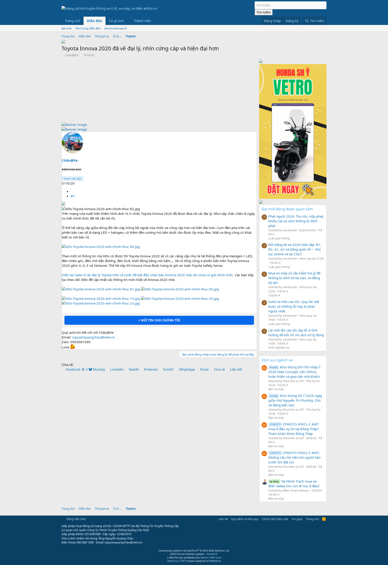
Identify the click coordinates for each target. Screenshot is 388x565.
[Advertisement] (159, 90)
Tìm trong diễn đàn (88, 28)
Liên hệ (223, 519)
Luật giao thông (279, 238)
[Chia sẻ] (72, 191)
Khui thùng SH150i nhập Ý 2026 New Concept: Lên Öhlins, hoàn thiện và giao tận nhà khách (294, 372)
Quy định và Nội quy (244, 519)
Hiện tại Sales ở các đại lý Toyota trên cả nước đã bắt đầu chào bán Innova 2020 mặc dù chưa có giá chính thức (147, 275)
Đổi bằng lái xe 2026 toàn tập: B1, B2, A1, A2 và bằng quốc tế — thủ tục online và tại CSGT (294, 249)
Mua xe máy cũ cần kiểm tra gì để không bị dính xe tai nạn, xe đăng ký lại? (294, 278)
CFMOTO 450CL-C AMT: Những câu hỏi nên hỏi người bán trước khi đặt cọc (294, 457)
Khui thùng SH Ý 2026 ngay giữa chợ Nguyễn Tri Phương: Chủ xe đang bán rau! (295, 400)
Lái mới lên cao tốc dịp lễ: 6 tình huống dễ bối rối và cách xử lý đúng (296, 332)
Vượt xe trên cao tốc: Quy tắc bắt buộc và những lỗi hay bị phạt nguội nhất (293, 306)
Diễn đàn (94, 20)
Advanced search (115, 28)
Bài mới (66, 28)
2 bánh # (274, 295)
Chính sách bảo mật (275, 519)
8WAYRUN (215, 561)
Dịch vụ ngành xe (277, 360)
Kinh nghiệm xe (278, 347)
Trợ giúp (296, 519)
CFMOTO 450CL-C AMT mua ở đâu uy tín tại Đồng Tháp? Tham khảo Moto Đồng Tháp (293, 429)
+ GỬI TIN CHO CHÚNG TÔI (159, 320)
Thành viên (142, 20)
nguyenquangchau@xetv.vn (93, 337)
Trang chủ (72, 20)
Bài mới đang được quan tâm (287, 208)
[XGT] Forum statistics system (194, 554)
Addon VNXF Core (211, 557)
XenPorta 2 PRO (176, 561)
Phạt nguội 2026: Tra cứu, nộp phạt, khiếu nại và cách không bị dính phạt (296, 221)
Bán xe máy (276, 389)
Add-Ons (174, 557)
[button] (127, 21)
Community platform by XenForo (194, 550)
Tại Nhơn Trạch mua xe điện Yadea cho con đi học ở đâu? (294, 483)
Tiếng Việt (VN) (75, 519)
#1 (73, 196)
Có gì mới (116, 20)
